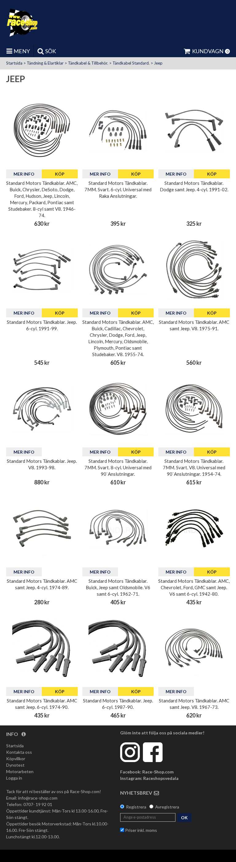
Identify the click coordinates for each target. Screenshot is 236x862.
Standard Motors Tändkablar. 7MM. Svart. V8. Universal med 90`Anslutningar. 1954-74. (194, 467)
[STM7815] (118, 269)
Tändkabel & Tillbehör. (88, 63)
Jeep (158, 63)
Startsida (14, 63)
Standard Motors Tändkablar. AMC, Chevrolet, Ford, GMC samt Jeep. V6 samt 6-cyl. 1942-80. (194, 587)
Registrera (136, 806)
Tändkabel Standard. (131, 63)
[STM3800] (42, 130)
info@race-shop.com (37, 797)
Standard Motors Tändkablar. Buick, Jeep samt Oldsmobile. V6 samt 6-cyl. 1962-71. (118, 587)
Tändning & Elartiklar (45, 63)
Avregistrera (167, 806)
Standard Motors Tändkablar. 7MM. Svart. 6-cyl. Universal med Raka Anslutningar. (118, 189)
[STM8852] (194, 408)
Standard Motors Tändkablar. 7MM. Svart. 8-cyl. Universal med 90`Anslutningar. (118, 467)
